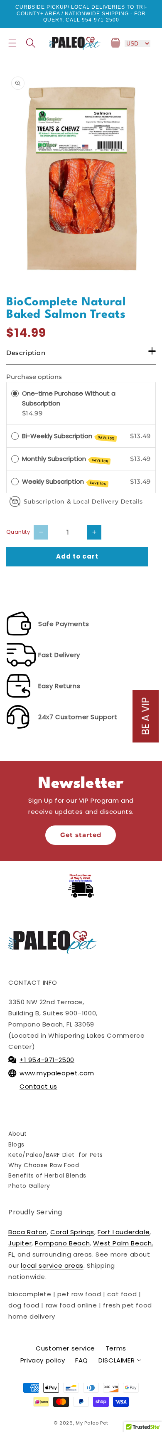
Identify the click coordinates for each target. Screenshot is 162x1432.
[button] (12, 43)
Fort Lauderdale (124, 1232)
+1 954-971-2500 (47, 1059)
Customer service (65, 1348)
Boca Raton (27, 1232)
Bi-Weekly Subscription (68, 436)
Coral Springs (72, 1232)
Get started (80, 835)
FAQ (81, 1360)
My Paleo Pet (92, 1423)
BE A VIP (145, 716)
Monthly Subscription (65, 459)
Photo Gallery (29, 1186)
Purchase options (34, 377)
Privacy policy (42, 1360)
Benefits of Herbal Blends (47, 1175)
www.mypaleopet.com (57, 1073)
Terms (116, 1348)
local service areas (52, 1265)
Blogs (16, 1144)
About (17, 1134)
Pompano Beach (62, 1243)
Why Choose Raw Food (43, 1165)
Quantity (18, 532)
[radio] (15, 393)
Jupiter (20, 1243)
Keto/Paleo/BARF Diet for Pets (55, 1155)
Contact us (38, 1086)
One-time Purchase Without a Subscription (68, 398)
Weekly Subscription (64, 482)
